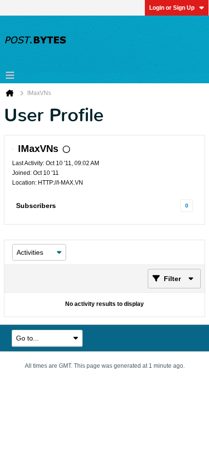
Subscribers (36, 205)
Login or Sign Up (171, 7)
